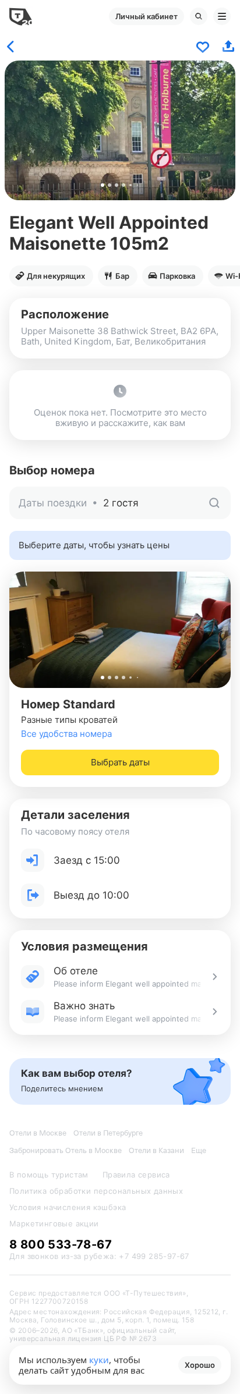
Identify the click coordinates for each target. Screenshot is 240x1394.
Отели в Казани (156, 1150)
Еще (198, 1150)
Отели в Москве (37, 1133)
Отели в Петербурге (108, 1133)
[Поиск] (198, 16)
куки (99, 1359)
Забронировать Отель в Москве (65, 1150)
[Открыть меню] (222, 16)
